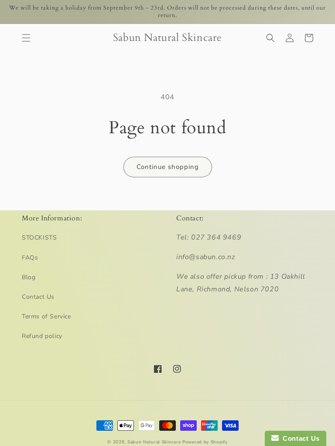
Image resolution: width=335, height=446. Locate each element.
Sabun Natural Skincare (154, 442)
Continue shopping (168, 166)
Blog (28, 277)
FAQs (30, 257)
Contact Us (38, 297)
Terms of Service (46, 316)
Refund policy (42, 336)
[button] (26, 37)
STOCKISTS (39, 237)
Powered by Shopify (205, 442)
